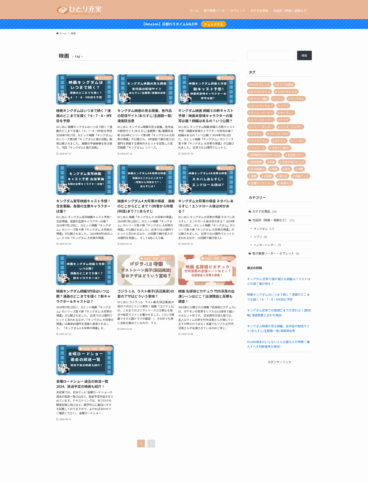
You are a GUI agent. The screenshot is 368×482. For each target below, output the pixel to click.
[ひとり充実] (80, 10)
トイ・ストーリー (262, 120)
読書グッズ (302, 176)
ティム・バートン (262, 113)
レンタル (298, 141)
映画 (274, 169)
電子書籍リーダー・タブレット (275, 253)
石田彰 (268, 176)
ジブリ (284, 106)
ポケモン (280, 141)
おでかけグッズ (260, 92)
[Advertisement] (279, 391)
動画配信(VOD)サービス (265, 155)
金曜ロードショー (262, 183)
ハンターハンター (291, 127)
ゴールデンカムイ (262, 106)
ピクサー (256, 134)
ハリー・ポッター (262, 127)
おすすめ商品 (285, 85)
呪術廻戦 (256, 162)
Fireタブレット (260, 85)
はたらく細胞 (259, 99)
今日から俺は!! (281, 148)
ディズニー (287, 113)
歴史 (287, 169)
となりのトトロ (287, 92)
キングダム (297, 99)
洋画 (300, 169)
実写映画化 (258, 169)
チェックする (213, 24)
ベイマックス (259, 141)
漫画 (253, 176)
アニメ (279, 99)
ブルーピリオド (279, 134)
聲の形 (283, 176)
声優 (272, 162)
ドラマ (284, 120)
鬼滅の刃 (285, 183)
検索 (304, 55)
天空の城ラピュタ (293, 162)
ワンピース (257, 148)
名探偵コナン (296, 155)
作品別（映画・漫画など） (273, 220)
